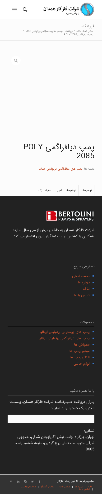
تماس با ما (82, 295)
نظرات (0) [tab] (44, 190)
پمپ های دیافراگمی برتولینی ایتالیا (61, 168)
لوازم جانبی (82, 364)
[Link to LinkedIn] (18, 481)
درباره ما (84, 282)
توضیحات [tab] (86, 190)
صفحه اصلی (81, 276)
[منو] (15, 9)
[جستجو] (24, 9)
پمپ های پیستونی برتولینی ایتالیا (65, 332)
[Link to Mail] (11, 481)
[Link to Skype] (25, 481)
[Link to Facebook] (39, 481)
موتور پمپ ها (79, 351)
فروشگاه (88, 26)
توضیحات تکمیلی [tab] (66, 190)
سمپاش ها (82, 344)
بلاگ (86, 289)
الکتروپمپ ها (80, 357)
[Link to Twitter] (32, 481)
